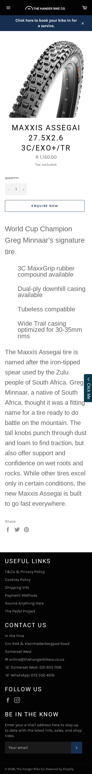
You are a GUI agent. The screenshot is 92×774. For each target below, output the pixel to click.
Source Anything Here (24, 603)
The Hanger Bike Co (30, 769)
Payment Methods (21, 595)
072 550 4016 (42, 675)
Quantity (12, 178)
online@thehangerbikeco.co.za (36, 659)
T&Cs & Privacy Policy (25, 571)
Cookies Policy (17, 579)
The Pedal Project (20, 611)
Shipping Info (17, 587)
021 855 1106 (50, 667)
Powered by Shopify (60, 769)
